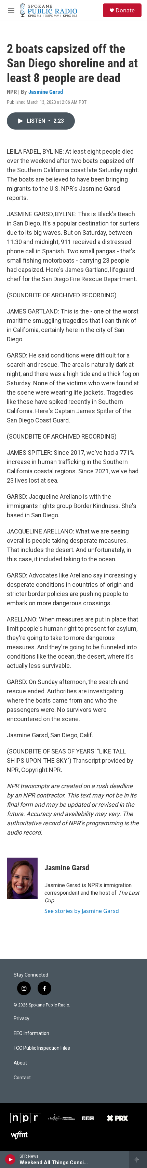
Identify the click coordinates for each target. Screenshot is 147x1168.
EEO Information (31, 1033)
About (20, 1063)
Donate (125, 10)
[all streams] (138, 1159)
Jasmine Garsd (45, 91)
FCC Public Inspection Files (42, 1048)
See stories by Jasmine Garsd (81, 911)
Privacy (21, 1018)
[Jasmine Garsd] (22, 878)
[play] (10, 1159)
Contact (22, 1077)
